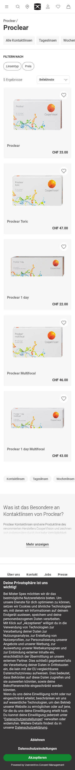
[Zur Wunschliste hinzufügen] (64, 95)
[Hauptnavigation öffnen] (6, 7)
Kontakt (32, 574)
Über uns (13, 574)
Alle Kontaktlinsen (19, 40)
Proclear (9, 21)
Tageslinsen (48, 40)
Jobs (47, 574)
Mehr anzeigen (37, 544)
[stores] (27, 6)
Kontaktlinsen (16, 479)
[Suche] (18, 7)
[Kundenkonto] (47, 6)
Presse (63, 574)
